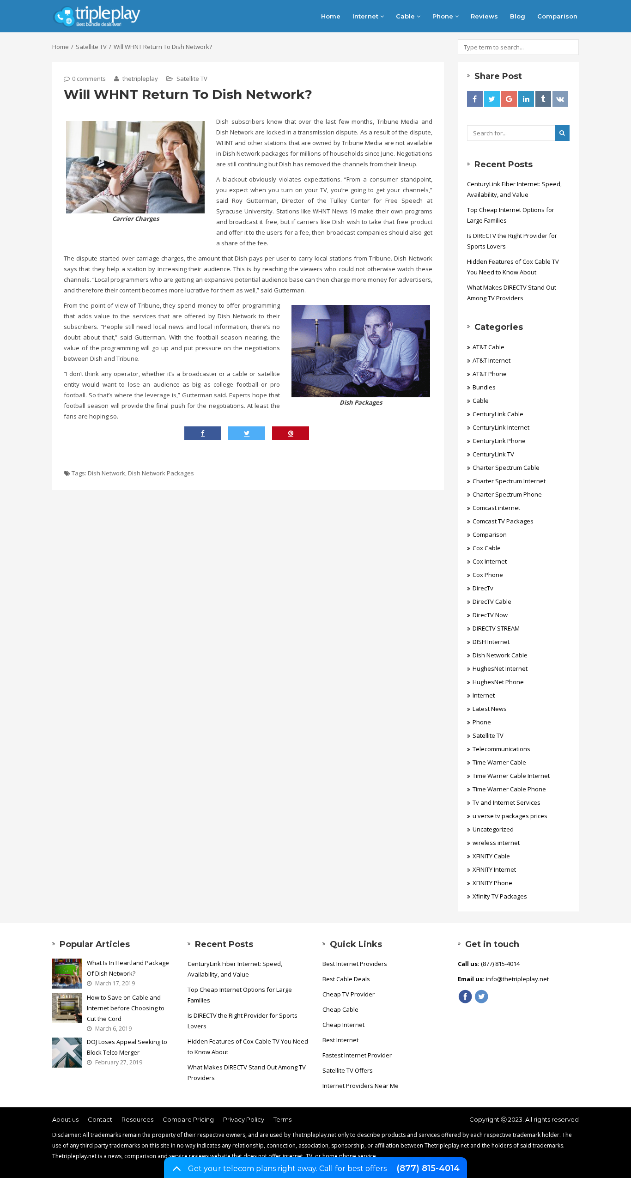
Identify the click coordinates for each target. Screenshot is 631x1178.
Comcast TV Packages (503, 521)
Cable (406, 16)
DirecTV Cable (492, 601)
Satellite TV (91, 47)
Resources (137, 1119)
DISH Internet (491, 642)
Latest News (490, 708)
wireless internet (496, 842)
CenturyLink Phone (499, 441)
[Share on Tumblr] (543, 99)
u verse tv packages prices (510, 816)
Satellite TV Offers (347, 1070)
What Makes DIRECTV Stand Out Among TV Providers (511, 292)
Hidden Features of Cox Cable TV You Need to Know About (513, 266)
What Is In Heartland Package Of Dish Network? (128, 968)
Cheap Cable (340, 1009)
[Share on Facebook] (475, 99)
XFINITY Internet (494, 869)
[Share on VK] (560, 99)
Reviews (484, 16)
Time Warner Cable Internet (511, 775)
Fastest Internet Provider (357, 1055)
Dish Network (106, 473)
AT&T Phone (490, 374)
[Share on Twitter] (492, 99)
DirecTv (483, 588)
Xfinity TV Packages (500, 896)
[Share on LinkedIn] (526, 99)
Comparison (557, 16)
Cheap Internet (343, 1024)
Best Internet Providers (354, 963)
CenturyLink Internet (501, 427)
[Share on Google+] (509, 99)
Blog (517, 16)
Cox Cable (487, 548)
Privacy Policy (243, 1119)
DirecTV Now (490, 615)
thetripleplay (139, 78)
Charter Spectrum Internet (509, 481)
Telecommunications (501, 749)
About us (65, 1119)
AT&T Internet (491, 360)
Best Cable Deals (346, 979)
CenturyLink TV (493, 454)
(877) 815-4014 (428, 1168)
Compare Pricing (188, 1119)
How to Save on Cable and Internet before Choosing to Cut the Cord (125, 1008)
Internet (366, 16)
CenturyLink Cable (498, 414)
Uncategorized (493, 829)
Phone (443, 16)
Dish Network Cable (500, 655)
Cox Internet (490, 561)
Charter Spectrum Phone (507, 494)
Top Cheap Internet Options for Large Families (510, 215)
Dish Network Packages (161, 473)
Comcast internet (496, 508)
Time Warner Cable (499, 762)
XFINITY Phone (492, 883)
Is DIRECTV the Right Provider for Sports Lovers (512, 240)
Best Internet (340, 1040)
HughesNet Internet (500, 668)
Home (330, 16)
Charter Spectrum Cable (506, 467)
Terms (282, 1119)
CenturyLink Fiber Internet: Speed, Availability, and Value (514, 189)
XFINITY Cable (491, 856)
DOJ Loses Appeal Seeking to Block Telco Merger (127, 1047)
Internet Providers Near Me (360, 1085)
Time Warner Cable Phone (509, 789)
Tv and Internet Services (506, 802)
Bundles (484, 387)
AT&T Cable (488, 347)
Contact (100, 1119)
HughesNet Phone (498, 682)
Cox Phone (488, 575)
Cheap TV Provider (348, 994)
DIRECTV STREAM (496, 628)
